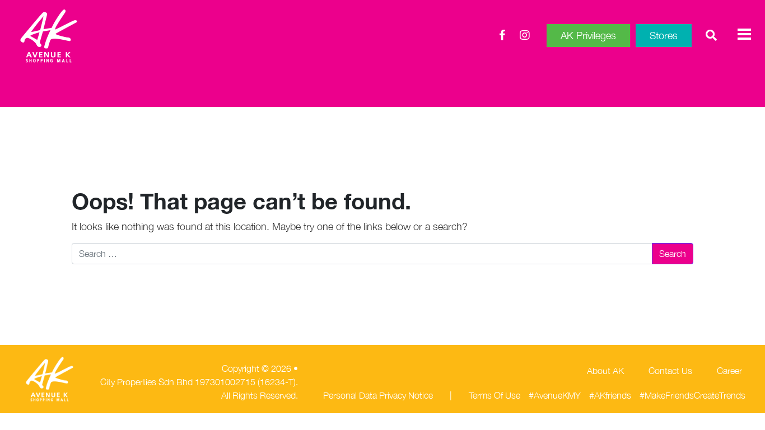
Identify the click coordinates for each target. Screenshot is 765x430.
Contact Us (670, 371)
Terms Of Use (494, 395)
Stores (664, 35)
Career (729, 371)
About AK (605, 371)
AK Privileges (588, 35)
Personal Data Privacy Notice (378, 395)
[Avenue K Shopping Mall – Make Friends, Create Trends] (80, 36)
